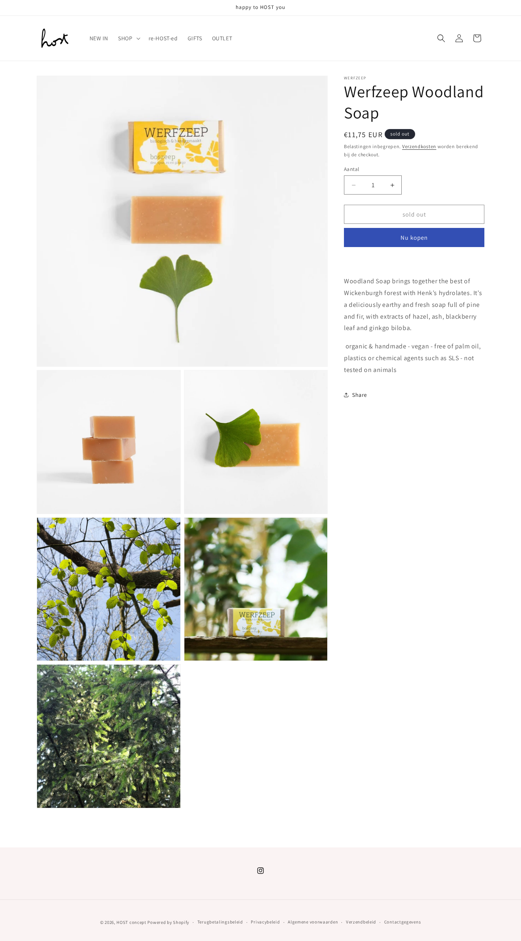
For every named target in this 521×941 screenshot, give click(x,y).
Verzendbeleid (361, 922)
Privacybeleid (265, 922)
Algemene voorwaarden (313, 922)
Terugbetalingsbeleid (220, 922)
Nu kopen (414, 237)
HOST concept (131, 922)
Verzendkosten (419, 146)
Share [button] (359, 394)
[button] (128, 38)
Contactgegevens (402, 922)
